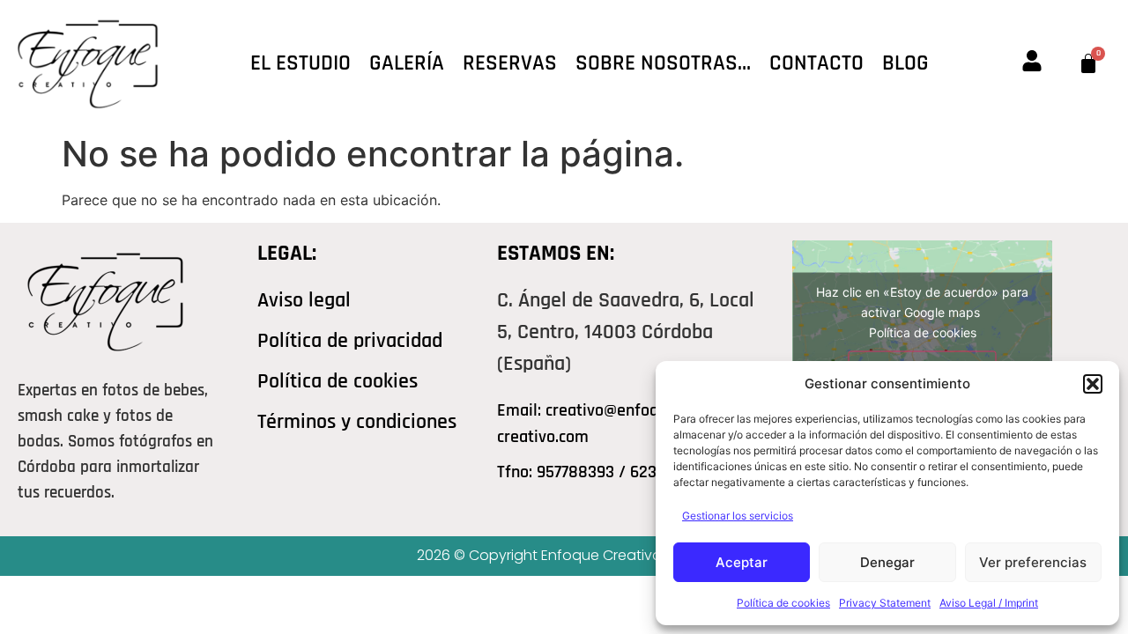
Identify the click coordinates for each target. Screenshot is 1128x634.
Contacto (816, 63)
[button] (1093, 384)
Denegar (887, 562)
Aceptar (742, 562)
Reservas (510, 63)
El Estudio (300, 63)
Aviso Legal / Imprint (988, 602)
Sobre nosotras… (663, 63)
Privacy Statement (885, 602)
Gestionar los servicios (737, 515)
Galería (406, 63)
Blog (905, 63)
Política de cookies (783, 602)
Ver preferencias (1033, 562)
